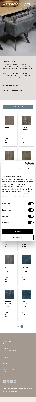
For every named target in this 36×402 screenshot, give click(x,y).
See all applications (11, 85)
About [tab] (29, 169)
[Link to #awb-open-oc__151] (31, 4)
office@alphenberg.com (11, 372)
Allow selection (18, 237)
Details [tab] (18, 169)
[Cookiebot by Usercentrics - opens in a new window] (25, 163)
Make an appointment (9, 350)
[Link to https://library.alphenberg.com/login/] (24, 4)
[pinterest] (11, 381)
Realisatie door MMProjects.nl (12, 391)
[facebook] (4, 381)
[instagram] (8, 381)
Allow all (18, 231)
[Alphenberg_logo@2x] (11, 4)
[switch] (31, 210)
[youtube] (15, 381)
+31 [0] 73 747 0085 (10, 369)
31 (18, 327)
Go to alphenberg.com (12, 91)
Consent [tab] (7, 169)
